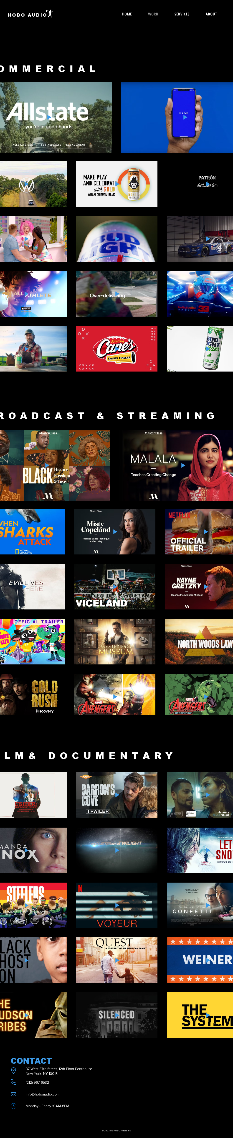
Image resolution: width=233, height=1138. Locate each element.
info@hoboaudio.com (43, 1094)
